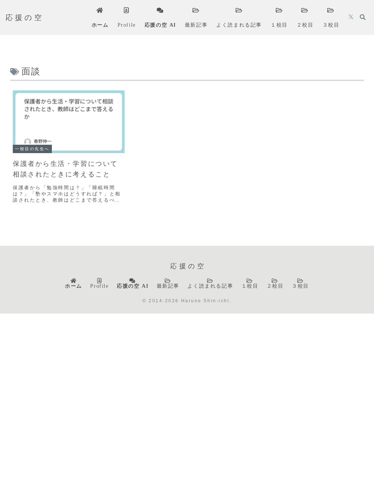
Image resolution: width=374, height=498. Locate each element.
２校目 (275, 285)
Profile (99, 285)
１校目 (250, 285)
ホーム (73, 285)
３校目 (300, 285)
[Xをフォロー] (351, 17)
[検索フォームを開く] (363, 17)
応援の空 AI (132, 285)
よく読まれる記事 (210, 285)
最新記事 (168, 285)
